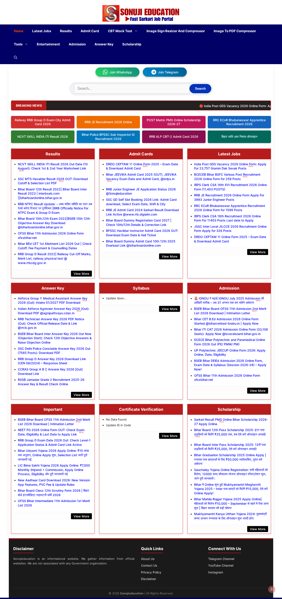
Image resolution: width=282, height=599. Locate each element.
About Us (148, 559)
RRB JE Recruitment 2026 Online (108, 122)
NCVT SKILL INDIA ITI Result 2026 (42, 136)
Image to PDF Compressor (235, 31)
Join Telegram (168, 72)
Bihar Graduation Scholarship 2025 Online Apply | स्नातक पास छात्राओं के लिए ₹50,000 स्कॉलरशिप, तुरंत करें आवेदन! (230, 459)
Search (200, 88)
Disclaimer (148, 579)
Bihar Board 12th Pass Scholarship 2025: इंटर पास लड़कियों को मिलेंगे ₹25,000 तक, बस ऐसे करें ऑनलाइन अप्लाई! (230, 433)
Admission (77, 44)
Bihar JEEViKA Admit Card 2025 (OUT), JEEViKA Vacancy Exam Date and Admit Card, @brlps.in (141, 177)
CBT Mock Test (120, 31)
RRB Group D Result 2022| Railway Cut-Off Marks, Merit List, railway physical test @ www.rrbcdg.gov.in (54, 258)
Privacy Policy (151, 572)
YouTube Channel (220, 565)
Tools (18, 44)
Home (18, 31)
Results (66, 31)
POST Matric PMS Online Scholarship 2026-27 (174, 122)
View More (81, 273)
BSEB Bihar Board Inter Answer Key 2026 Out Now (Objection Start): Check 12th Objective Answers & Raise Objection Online (55, 338)
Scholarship (131, 44)
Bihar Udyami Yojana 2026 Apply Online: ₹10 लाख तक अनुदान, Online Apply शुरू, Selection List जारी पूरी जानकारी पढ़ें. (53, 455)
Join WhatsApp (120, 72)
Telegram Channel (221, 559)
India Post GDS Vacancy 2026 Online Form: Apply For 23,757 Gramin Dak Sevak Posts (230, 166)
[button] (15, 57)
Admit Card (90, 31)
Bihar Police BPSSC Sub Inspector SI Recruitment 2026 (108, 136)
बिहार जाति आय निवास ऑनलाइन (239, 136)
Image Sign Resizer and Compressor (176, 31)
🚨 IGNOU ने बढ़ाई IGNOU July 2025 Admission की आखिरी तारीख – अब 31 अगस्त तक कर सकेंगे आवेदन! (229, 300)
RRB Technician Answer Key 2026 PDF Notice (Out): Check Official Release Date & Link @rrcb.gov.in (51, 323)
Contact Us (149, 565)
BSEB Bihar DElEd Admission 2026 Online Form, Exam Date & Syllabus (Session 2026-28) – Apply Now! (230, 365)
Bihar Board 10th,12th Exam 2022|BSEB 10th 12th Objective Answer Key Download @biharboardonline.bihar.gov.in (54, 223)
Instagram (215, 572)
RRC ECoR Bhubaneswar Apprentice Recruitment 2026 (239, 122)
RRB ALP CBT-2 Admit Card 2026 (173, 136)
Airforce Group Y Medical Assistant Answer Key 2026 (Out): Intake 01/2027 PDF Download (52, 300)
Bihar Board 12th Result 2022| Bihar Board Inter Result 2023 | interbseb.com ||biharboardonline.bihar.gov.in (52, 193)
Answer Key (104, 44)
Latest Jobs (41, 31)
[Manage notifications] (271, 589)
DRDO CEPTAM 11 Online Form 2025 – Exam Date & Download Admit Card (142, 166)
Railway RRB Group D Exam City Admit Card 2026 (42, 122)
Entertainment (48, 44)
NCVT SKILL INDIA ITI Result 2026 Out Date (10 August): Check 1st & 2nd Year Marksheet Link (53, 167)
